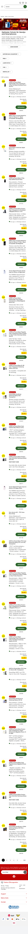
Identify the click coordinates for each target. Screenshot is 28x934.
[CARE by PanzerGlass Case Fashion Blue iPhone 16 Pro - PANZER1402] (4, 429)
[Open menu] (2, 7)
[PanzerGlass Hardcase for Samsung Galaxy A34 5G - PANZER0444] (4, 701)
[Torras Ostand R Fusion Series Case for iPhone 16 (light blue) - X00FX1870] (4, 272)
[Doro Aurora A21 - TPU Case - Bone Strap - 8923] (4, 517)
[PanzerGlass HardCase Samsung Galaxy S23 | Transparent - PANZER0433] (4, 397)
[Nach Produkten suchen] (25, 6)
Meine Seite (4, 898)
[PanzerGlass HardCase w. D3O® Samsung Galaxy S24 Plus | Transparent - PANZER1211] (4, 829)
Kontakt (3, 902)
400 (24, 860)
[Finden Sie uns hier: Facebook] (14, 876)
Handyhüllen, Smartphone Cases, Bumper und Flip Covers (13, 49)
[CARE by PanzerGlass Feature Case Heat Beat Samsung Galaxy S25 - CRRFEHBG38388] (4, 797)
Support (3, 894)
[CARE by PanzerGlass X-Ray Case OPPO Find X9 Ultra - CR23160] (4, 181)
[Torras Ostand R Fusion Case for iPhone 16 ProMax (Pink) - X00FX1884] (4, 488)
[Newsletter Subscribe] (25, 872)
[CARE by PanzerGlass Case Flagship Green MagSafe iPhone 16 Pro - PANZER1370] (4, 765)
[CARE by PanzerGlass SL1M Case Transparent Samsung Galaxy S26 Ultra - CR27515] (4, 368)
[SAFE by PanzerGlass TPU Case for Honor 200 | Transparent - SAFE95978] (4, 673)
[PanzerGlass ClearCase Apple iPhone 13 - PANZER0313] (4, 150)
